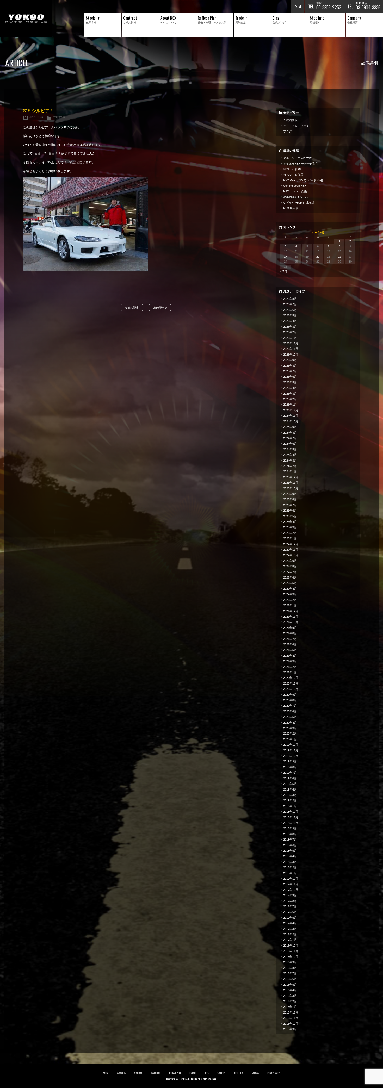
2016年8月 (290, 967)
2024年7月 (290, 438)
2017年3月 (290, 928)
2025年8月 (290, 365)
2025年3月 (290, 393)
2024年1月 (290, 471)
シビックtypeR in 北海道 (298, 202)
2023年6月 (290, 510)
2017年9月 (290, 895)
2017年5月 (290, 917)
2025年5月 (290, 382)
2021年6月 (290, 644)
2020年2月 (290, 733)
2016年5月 (290, 984)
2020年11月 (290, 683)
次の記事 (159, 307)
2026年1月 (290, 337)
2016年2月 (290, 1001)
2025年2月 (290, 399)
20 (317, 256)
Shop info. (238, 1072)
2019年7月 (290, 772)
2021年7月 (290, 639)
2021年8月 (290, 633)
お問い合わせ (297, 6)
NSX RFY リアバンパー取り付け (304, 180)
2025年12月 (290, 343)
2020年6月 (290, 711)
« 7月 (283, 271)
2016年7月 (290, 973)
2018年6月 (290, 845)
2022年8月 (290, 566)
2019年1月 (290, 806)
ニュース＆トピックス (297, 125)
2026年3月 (290, 326)
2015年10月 (290, 1023)
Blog (207, 1072)
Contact (255, 1072)
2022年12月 (290, 544)
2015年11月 (290, 1017)
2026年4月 (290, 320)
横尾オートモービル (26, 18)
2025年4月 (290, 387)
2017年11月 (290, 884)
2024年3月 (290, 460)
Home (105, 1072)
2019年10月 (290, 755)
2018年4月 (290, 856)
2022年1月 (290, 605)
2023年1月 (290, 538)
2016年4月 (290, 990)
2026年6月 (290, 310)
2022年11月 (290, 549)
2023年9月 (290, 493)
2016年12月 (290, 945)
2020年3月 (290, 728)
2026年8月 (290, 298)
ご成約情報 (58, 117)
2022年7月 (290, 572)
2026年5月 (290, 315)
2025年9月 (290, 360)
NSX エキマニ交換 (295, 191)
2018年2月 (290, 867)
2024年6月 (290, 443)
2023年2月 (290, 532)
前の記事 (133, 307)
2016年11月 (290, 951)
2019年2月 (290, 800)
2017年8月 (290, 901)
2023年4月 (290, 521)
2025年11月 (290, 348)
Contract (138, 1072)
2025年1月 (290, 404)
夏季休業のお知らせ (296, 196)
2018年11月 (290, 817)
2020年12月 (290, 677)
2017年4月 (290, 923)
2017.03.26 (36, 117)
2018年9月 (290, 828)
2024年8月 (290, 432)
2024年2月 (290, 466)
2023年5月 (290, 516)
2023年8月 (290, 499)
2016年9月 (290, 962)
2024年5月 (290, 449)
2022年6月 (290, 577)
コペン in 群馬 (293, 174)
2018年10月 (290, 822)
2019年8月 (290, 767)
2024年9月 (290, 426)
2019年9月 (290, 761)
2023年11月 (290, 482)
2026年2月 (290, 332)
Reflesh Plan (175, 1072)
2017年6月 (290, 911)
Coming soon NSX (294, 185)
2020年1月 (290, 739)
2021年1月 (290, 672)
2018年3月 (290, 861)
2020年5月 (290, 716)
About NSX (155, 1072)
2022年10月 (290, 555)
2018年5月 (290, 850)
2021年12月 (290, 611)
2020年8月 (290, 700)
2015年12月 (290, 1012)
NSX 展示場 (290, 208)
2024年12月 (290, 410)
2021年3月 (290, 661)
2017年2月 (290, 934)
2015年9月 (290, 1029)
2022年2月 (290, 599)
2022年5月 (290, 583)
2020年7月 (290, 705)
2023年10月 (290, 488)
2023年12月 (290, 477)
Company (221, 1072)
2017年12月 (290, 878)
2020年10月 (290, 689)
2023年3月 (290, 527)
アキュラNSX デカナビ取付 (300, 163)
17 (285, 256)
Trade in (192, 1072)
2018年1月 (290, 873)
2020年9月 (290, 694)
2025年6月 (290, 376)
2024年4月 (290, 454)
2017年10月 (290, 889)
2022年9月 (290, 560)
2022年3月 (290, 594)
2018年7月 (290, 839)
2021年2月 (290, 666)
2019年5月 (290, 783)
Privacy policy (273, 1072)
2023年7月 (290, 505)
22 (339, 256)
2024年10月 (290, 421)
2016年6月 (290, 978)
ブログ (287, 131)
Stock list (121, 1072)
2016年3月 (290, 995)
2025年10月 (290, 354)
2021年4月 (290, 655)
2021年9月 (290, 627)
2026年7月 (290, 304)
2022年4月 (290, 588)
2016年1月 (290, 1006)
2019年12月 (290, 744)
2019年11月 (290, 750)
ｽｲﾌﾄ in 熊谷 (292, 169)
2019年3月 (290, 795)
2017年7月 (290, 906)
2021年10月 (290, 622)
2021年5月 (290, 649)
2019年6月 (290, 778)
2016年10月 (290, 956)
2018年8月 (290, 834)
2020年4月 (290, 722)
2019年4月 (290, 789)
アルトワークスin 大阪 (297, 157)
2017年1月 (290, 939)
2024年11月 (290, 415)
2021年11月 (290, 616)
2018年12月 (290, 811)
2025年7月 (290, 371)
